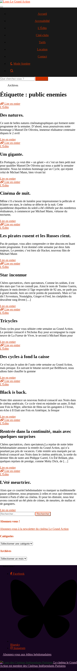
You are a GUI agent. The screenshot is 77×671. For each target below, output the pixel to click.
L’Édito (42, 28)
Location (42, 49)
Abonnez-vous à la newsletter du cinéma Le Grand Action (34, 528)
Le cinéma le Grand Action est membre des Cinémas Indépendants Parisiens (38, 664)
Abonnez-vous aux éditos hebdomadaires (27, 654)
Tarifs (42, 42)
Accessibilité (42, 20)
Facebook (18, 573)
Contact (42, 56)
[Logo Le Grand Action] (15, 1)
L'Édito (4, 107)
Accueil (42, 13)
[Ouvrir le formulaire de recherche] (42, 72)
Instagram (19, 648)
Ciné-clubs (42, 35)
